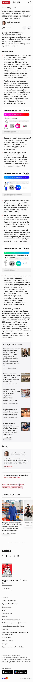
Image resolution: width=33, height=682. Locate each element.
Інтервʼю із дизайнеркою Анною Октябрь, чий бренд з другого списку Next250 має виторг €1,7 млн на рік (11, 357)
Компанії (5, 384)
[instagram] (10, 556)
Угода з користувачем (9, 600)
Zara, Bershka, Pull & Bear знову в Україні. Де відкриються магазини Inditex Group (11, 377)
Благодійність (6, 644)
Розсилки (5, 616)
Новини (4, 7)
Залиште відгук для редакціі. (12, 477)
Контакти (5, 597)
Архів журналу (6, 637)
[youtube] (18, 556)
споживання (6, 487)
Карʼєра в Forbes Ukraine (9, 604)
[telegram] (14, 556)
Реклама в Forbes (7, 640)
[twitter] (3, 556)
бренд (22, 484)
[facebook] (6, 556)
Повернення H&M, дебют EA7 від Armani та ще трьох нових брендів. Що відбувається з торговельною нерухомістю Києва (11, 395)
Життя (5, 368)
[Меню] (30, 2)
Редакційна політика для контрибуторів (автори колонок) (15, 633)
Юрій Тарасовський (13, 22)
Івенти (4, 610)
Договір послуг (7, 607)
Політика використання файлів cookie (14, 623)
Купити (7, 588)
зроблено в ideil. (25, 678)
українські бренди (16, 487)
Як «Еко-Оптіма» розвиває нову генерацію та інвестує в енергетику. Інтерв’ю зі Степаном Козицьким (12, 526)
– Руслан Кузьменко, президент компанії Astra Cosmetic (11, 428)
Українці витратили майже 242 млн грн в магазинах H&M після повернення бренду (10, 411)
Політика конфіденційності (11, 620)
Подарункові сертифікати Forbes (12, 647)
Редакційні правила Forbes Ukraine (13, 626)
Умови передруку (7, 613)
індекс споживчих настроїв (10, 484)
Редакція (5, 629)
